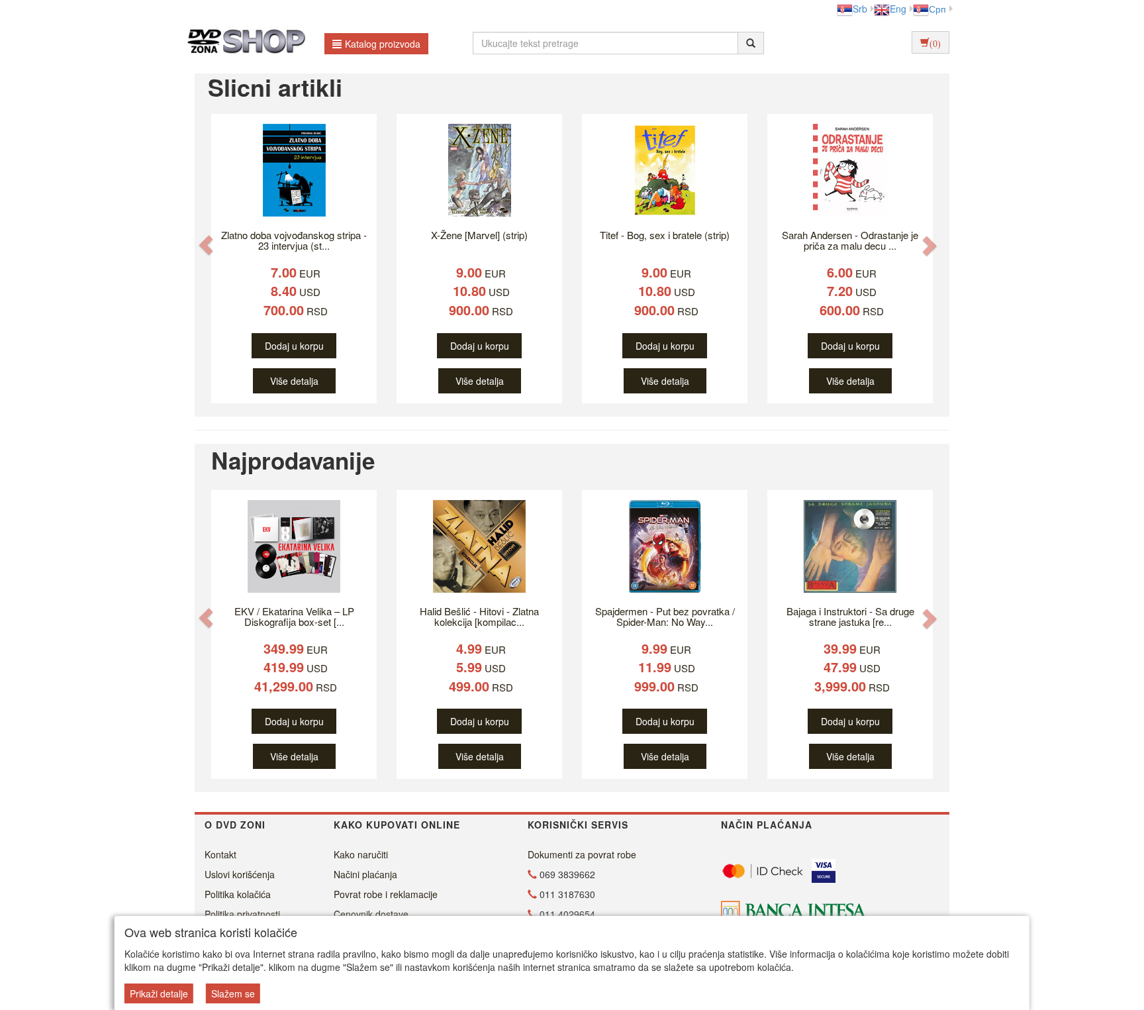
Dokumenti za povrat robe (582, 854)
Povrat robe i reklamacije (386, 894)
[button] (206, 245)
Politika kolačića (238, 894)
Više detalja (294, 380)
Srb (860, 8)
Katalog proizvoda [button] (382, 43)
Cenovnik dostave (371, 914)
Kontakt (220, 854)
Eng (898, 8)
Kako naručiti (361, 854)
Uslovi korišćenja (240, 874)
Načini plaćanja (365, 874)
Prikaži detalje (159, 993)
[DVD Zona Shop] (242, 43)
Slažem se (233, 993)
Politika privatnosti (242, 914)
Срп (937, 8)
